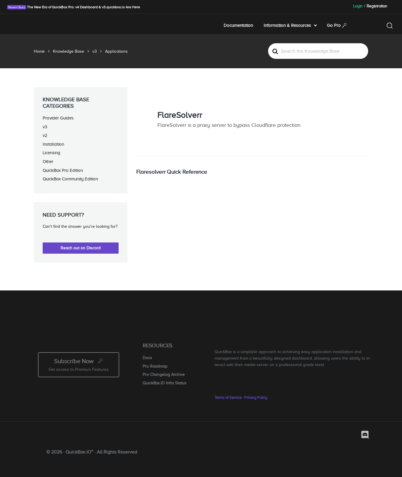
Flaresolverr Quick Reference (171, 172)
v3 (45, 126)
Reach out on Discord (81, 248)
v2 (45, 135)
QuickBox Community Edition (70, 178)
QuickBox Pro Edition (63, 170)
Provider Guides (58, 117)
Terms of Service (228, 397)
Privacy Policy (255, 397)
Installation (53, 144)
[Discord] (365, 435)
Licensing (51, 152)
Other (48, 161)
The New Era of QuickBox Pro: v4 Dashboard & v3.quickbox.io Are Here (83, 7)
